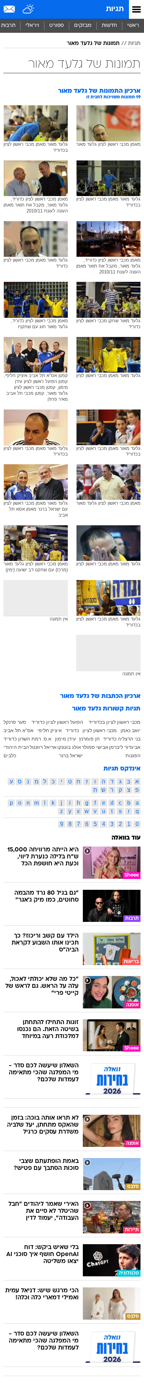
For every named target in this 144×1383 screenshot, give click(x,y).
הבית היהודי (16, 747)
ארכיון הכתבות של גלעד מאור (100, 696)
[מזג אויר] (29, 9)
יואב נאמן (131, 730)
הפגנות (133, 755)
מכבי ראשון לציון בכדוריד (115, 722)
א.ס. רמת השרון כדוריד (27, 739)
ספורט (56, 25)
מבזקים (83, 25)
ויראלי (32, 25)
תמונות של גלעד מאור (93, 43)
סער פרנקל (14, 722)
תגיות (115, 9)
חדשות (109, 25)
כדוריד (72, 730)
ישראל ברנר (71, 755)
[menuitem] (109, 26)
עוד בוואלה (126, 838)
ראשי (133, 25)
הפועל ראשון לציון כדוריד (57, 722)
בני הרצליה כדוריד (122, 739)
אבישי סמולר (95, 747)
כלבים (9, 755)
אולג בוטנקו (69, 747)
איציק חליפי (49, 730)
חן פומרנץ (89, 739)
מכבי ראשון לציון (99, 730)
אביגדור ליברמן (125, 747)
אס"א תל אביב (18, 730)
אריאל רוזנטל (43, 747)
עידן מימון (65, 739)
